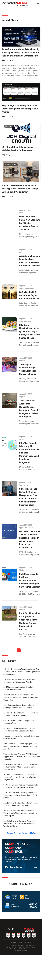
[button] (30, 4)
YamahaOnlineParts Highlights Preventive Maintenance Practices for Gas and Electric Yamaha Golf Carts (19, 823)
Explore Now (13, 867)
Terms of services (16, 942)
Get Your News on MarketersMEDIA (21, 833)
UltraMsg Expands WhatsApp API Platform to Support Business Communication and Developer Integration (21, 756)
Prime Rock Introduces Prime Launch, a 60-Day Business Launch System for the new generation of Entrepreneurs (21, 671)
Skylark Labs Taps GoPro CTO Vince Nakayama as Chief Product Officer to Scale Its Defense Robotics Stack (21, 766)
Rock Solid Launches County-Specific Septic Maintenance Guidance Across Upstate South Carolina (20, 795)
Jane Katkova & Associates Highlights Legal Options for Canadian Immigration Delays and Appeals (20, 746)
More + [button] (37, 4)
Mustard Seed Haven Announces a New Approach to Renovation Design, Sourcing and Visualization (20, 697)
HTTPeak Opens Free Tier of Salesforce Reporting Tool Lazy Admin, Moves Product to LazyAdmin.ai (20, 777)
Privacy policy (27, 942)
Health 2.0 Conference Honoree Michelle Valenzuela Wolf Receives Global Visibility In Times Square (20, 813)
